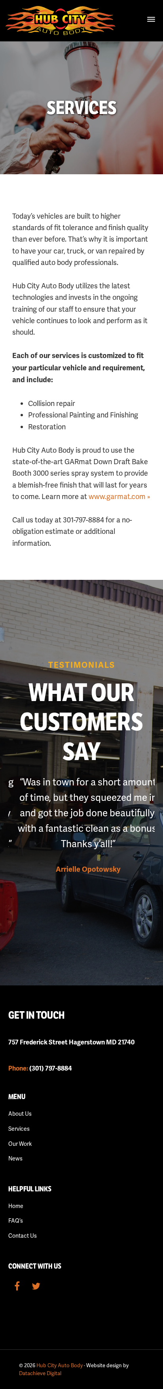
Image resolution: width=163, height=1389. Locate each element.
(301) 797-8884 (40, 1069)
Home (15, 1206)
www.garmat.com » (119, 496)
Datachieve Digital (40, 1373)
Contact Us (22, 1235)
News (15, 1158)
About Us (20, 1113)
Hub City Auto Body (59, 1365)
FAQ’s (15, 1220)
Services (19, 1128)
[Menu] (151, 19)
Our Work (20, 1143)
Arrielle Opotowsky (81, 869)
